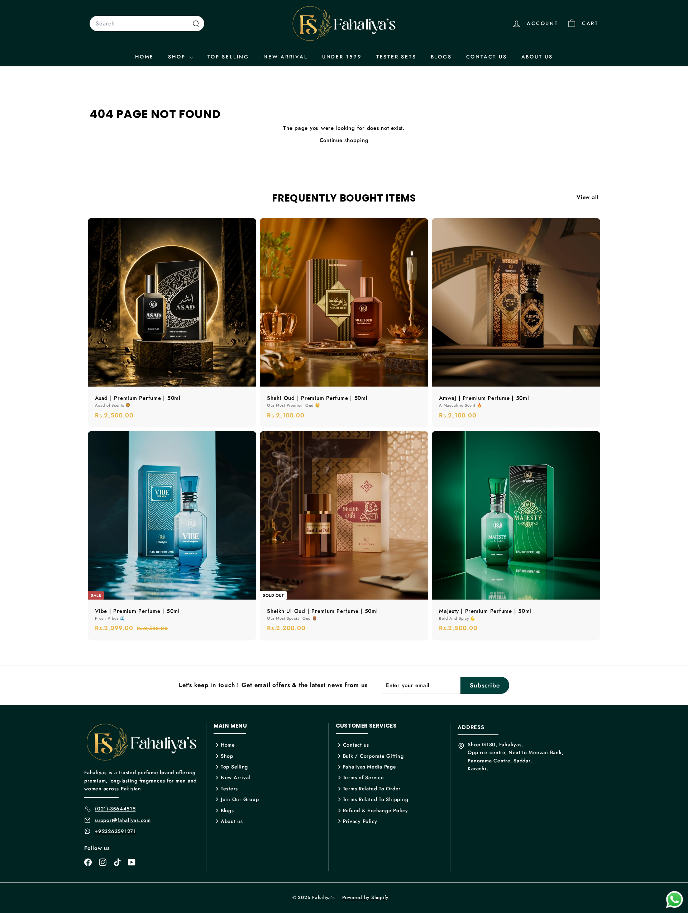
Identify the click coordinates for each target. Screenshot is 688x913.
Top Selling (228, 56)
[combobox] (147, 24)
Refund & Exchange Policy (375, 810)
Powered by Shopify (365, 897)
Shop (178, 56)
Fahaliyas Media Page (369, 766)
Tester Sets (396, 56)
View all (587, 197)
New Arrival (285, 56)
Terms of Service (363, 777)
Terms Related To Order (372, 788)
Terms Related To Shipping (375, 799)
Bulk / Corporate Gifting (373, 756)
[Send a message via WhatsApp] (674, 899)
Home (144, 56)
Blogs (441, 56)
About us (537, 56)
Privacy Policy (360, 821)
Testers (229, 788)
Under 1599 (342, 56)
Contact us (486, 56)
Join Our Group (240, 799)
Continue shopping (344, 140)
